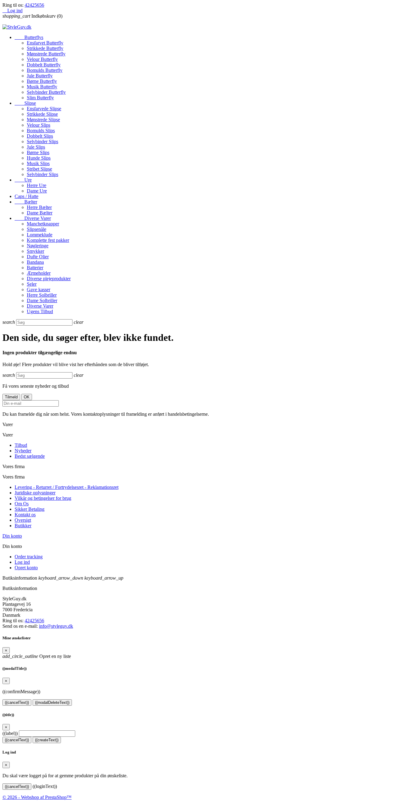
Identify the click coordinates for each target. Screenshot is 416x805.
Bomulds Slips (41, 130)
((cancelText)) (17, 702)
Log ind (22, 562)
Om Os (22, 503)
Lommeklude (39, 234)
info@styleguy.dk (56, 626)
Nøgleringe (37, 245)
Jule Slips (36, 147)
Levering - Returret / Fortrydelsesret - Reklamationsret (66, 487)
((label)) (10, 733)
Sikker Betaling (29, 509)
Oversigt (23, 520)
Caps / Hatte (26, 196)
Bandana (35, 262)
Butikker (23, 525)
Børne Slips (38, 152)
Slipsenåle (36, 229)
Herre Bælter (39, 207)
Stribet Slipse (39, 168)
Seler (32, 284)
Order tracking (29, 556)
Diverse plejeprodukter (49, 278)
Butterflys (29, 37)
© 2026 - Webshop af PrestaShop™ (37, 797)
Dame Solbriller (42, 300)
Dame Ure (37, 190)
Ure (23, 179)
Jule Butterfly (40, 75)
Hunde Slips (39, 158)
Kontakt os (25, 514)
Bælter (26, 201)
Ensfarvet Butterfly (45, 42)
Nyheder (23, 450)
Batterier (35, 267)
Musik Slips (38, 163)
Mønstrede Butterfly (46, 53)
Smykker (35, 251)
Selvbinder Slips (42, 141)
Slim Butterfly (40, 97)
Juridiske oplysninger (35, 492)
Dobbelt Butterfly (44, 64)
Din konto (12, 535)
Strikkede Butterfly (45, 48)
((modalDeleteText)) (52, 702)
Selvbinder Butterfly (46, 92)
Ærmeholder (39, 273)
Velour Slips (38, 125)
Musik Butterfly (42, 86)
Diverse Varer (33, 218)
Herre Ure (36, 185)
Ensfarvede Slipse (44, 108)
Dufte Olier (38, 256)
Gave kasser (38, 289)
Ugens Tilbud (40, 311)
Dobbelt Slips (40, 136)
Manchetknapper (43, 223)
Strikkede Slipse (42, 114)
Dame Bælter (39, 212)
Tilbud (21, 445)
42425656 (34, 5)
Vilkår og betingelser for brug (43, 498)
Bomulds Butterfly (44, 70)
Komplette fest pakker (48, 240)
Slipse (25, 103)
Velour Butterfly (42, 59)
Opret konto (26, 567)
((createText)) (46, 740)
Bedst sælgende (30, 456)
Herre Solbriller (42, 295)
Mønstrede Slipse (43, 119)
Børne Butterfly (42, 81)
